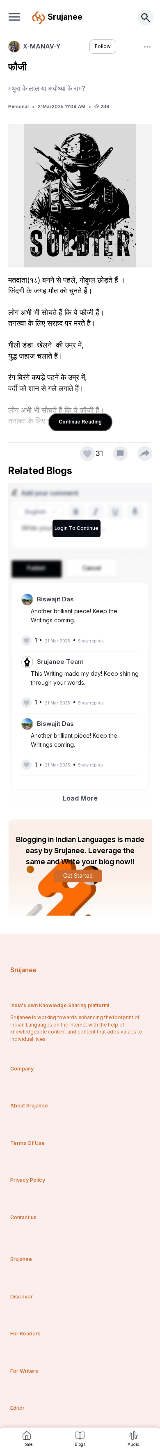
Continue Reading (80, 422)
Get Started (78, 875)
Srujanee (23, 970)
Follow (103, 46)
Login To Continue (76, 528)
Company (22, 1069)
